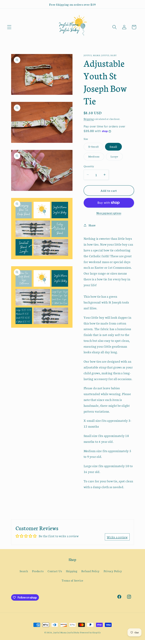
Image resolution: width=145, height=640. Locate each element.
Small (113, 146)
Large (117, 157)
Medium (96, 157)
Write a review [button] (117, 537)
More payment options (108, 213)
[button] (9, 27)
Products (38, 571)
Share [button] (92, 225)
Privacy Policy (113, 571)
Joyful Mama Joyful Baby (66, 632)
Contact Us (55, 571)
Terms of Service (72, 580)
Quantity (89, 166)
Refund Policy (90, 571)
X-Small (95, 147)
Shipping (89, 119)
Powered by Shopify (90, 632)
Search (24, 571)
